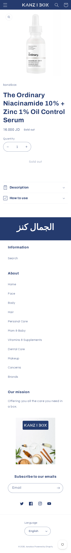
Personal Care (18, 321)
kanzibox (30, 547)
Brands (13, 376)
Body (11, 302)
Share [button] (12, 174)
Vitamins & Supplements (25, 340)
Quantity (9, 138)
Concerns (14, 367)
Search (13, 258)
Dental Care (16, 349)
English (33, 531)
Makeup (13, 358)
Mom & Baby (16, 330)
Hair (11, 312)
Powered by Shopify (44, 547)
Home (12, 284)
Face (11, 293)
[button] (5, 4)
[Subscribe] (58, 488)
